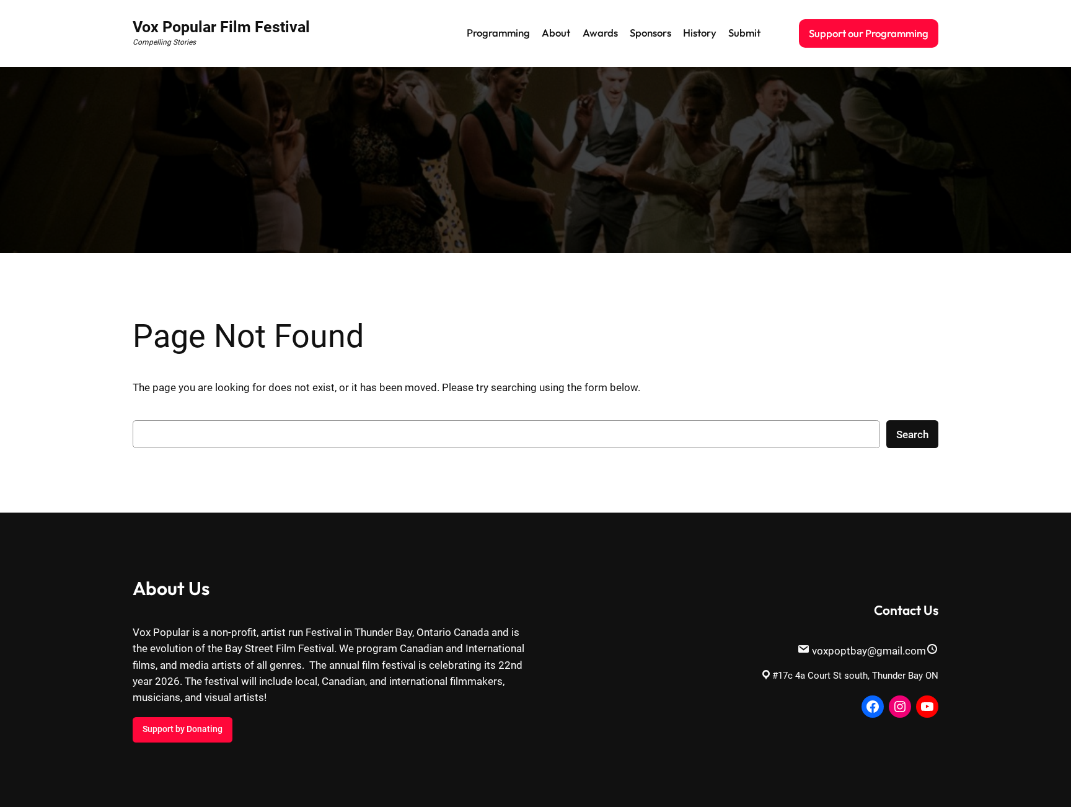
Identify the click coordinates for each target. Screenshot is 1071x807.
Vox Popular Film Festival (221, 27)
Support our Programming (868, 33)
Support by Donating (183, 729)
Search (912, 434)
